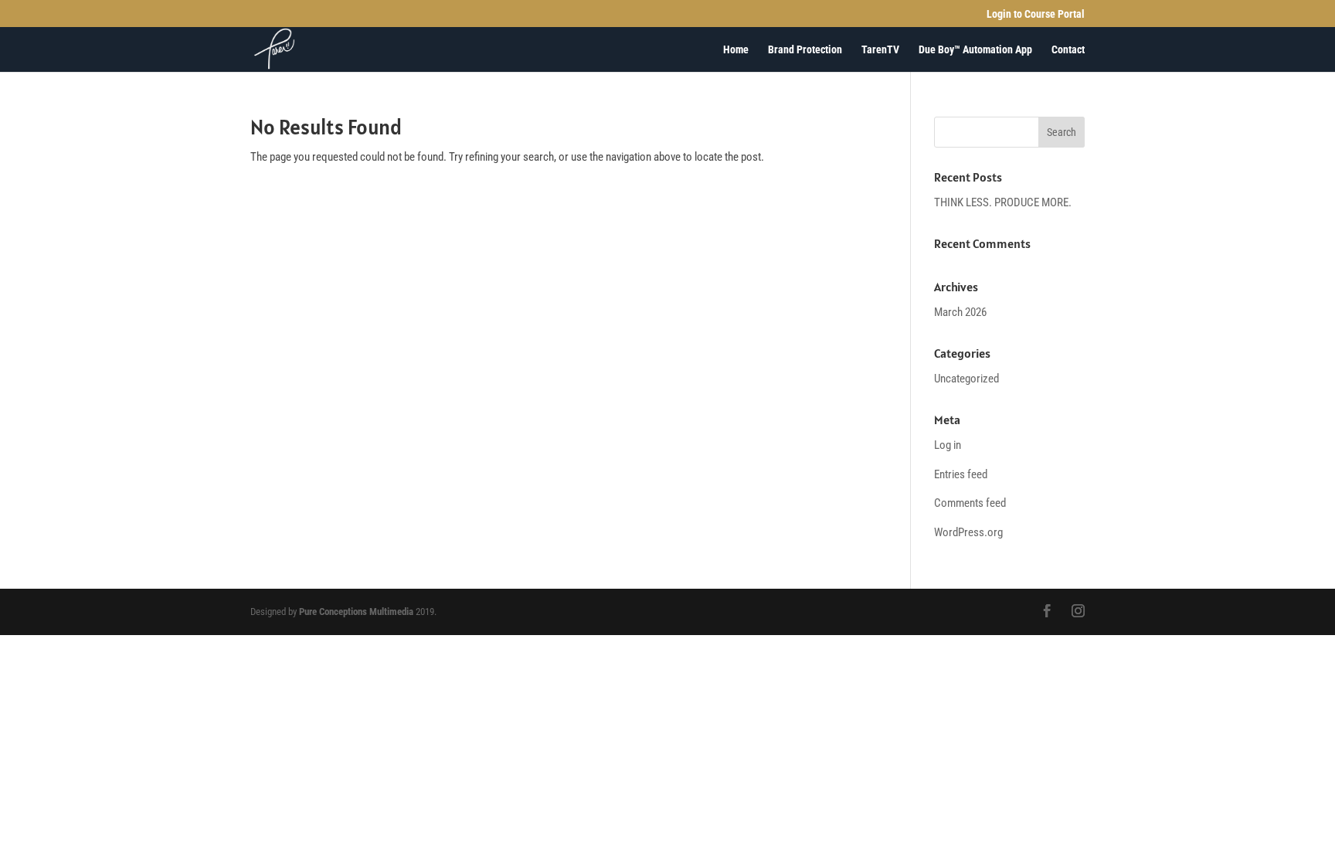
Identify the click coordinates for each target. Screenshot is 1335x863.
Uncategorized (966, 379)
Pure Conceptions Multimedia (356, 611)
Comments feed (970, 503)
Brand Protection (805, 50)
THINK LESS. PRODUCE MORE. (1003, 202)
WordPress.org (968, 532)
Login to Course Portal (1036, 14)
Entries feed (960, 474)
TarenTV (880, 50)
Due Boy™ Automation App (975, 50)
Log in (947, 445)
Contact (1068, 50)
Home (736, 50)
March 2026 (960, 312)
